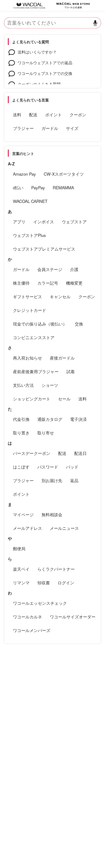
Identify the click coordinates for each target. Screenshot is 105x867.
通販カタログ (49, 419)
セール (64, 399)
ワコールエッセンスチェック (40, 603)
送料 (17, 114)
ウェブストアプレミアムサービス (44, 249)
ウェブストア (74, 221)
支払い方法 (23, 385)
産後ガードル (62, 358)
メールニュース (64, 528)
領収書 (43, 582)
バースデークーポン (31, 453)
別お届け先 (52, 480)
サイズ (72, 128)
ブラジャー (23, 128)
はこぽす (21, 467)
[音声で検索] (95, 23)
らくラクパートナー (56, 569)
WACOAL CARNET (30, 201)
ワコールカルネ (27, 617)
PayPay (38, 187)
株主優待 (21, 283)
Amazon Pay (24, 174)
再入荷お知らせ (27, 358)
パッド (72, 467)
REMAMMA (63, 187)
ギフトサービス (27, 296)
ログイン (66, 582)
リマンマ (21, 582)
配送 (33, 114)
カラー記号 (47, 283)
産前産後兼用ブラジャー (36, 371)
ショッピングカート (31, 399)
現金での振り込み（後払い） (40, 324)
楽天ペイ (21, 569)
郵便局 (19, 548)
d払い (18, 187)
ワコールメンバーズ (31, 630)
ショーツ (50, 385)
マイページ (23, 514)
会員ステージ (49, 269)
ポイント (53, 114)
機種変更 (74, 283)
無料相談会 (52, 514)
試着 (70, 371)
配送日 (80, 453)
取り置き (21, 433)
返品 (74, 480)
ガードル (50, 128)
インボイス (43, 221)
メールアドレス (27, 528)
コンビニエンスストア (33, 337)
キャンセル (60, 296)
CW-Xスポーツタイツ (64, 174)
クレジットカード (29, 310)
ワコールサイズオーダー (72, 617)
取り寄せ (45, 433)
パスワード (47, 467)
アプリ (19, 221)
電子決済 (78, 419)
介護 (74, 269)
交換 (79, 324)
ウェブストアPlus (29, 235)
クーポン (78, 114)
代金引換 (21, 419)
